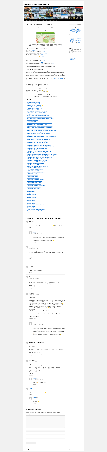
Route (46, 20)
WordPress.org (72, 59)
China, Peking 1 (30, 190)
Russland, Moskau (31, 207)
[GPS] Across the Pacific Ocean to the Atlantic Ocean (38, 115)
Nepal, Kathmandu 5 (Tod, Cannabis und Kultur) (37, 142)
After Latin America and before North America (37, 111)
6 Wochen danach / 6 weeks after (34, 103)
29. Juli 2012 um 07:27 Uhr (33, 361)
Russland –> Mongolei (31, 199)
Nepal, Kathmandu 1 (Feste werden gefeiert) (36, 149)
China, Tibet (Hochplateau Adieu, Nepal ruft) (36, 152)
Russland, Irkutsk (31, 203)
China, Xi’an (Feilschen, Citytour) (34, 167)
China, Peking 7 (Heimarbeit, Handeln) (35, 179)
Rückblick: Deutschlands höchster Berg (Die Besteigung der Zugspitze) (42, 154)
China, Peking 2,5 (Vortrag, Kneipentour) (36, 185)
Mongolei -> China (31, 191)
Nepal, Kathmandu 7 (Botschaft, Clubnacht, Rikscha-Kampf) (40, 126)
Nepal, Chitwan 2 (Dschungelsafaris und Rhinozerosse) (38, 139)
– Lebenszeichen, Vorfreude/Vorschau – (35, 169)
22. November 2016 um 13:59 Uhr (35, 390)
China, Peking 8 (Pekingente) (33, 178)
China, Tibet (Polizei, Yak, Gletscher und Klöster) (37, 160)
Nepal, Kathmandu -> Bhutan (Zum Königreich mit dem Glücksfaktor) (42, 135)
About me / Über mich (33, 20)
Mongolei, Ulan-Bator (31, 197)
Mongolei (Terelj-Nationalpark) (33, 196)
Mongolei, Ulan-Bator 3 (32, 193)
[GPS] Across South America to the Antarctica (37, 114)
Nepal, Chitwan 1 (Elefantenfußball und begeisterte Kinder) (39, 141)
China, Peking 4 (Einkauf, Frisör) (34, 184)
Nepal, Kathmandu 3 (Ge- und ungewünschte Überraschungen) (40, 147)
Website (27, 436)
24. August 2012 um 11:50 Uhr (38, 379)
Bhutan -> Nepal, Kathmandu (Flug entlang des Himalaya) (39, 127)
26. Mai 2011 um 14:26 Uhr (37, 233)
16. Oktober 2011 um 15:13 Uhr (34, 343)
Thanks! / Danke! (41, 20)
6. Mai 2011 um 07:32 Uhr (33, 248)
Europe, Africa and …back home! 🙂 (35, 105)
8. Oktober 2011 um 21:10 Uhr (34, 294)
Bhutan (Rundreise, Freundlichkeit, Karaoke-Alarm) (38, 129)
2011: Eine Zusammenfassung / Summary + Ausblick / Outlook (40, 118)
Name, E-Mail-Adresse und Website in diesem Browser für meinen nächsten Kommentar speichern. (44, 440)
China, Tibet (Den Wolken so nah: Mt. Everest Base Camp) (39, 157)
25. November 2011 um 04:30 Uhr (38, 324)
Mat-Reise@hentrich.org (46, 74)
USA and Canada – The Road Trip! (34, 106)
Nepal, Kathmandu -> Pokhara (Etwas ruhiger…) (37, 124)
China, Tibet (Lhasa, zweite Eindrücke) (35, 163)
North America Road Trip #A (33, 109)
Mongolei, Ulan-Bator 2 (32, 194)
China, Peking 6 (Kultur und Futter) (34, 181)
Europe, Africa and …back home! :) (75, 30)
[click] (61, 45)
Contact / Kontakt (52, 20)
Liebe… (28, 212)
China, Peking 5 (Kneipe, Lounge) (34, 182)
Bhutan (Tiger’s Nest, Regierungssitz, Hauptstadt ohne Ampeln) (40, 132)
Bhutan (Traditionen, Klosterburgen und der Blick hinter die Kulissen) (42, 130)
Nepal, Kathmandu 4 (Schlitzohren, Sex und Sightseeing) (39, 145)
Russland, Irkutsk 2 (31, 200)
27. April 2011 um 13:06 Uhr (34, 223)
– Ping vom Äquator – (31, 121)
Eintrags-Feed (72, 57)
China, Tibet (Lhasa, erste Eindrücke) (35, 164)
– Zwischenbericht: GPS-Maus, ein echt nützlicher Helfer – (39, 123)
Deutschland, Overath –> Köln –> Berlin (35, 210)
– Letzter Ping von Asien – (32, 120)
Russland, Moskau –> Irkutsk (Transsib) (35, 205)
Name (27, 428)
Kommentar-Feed (72, 58)
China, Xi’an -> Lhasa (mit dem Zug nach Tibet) (37, 166)
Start (26, 20)
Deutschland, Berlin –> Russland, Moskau (36, 209)
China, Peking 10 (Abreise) (32, 175)
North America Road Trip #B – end (34, 108)
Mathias (34, 232)
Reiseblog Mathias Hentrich (36, 4)
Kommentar (28, 414)
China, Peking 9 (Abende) (32, 176)
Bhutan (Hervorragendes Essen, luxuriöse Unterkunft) (38, 133)
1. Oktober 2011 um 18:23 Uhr (34, 278)
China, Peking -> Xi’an (32, 173)
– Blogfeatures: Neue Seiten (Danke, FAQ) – (36, 161)
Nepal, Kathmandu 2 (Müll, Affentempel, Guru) (37, 148)
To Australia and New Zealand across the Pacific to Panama (39, 117)
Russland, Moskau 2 (31, 206)
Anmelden (71, 56)
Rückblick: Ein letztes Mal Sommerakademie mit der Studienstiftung (41, 155)
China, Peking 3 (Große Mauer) (33, 187)
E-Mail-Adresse (28, 432)
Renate (30, 388)
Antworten (31, 229)
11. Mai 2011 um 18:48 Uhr (33, 267)
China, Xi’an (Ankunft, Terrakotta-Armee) (36, 172)
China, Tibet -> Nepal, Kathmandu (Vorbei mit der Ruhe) (39, 151)
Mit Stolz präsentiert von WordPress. (75, 449)
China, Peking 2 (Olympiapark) (33, 188)
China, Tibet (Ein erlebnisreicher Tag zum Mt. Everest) (38, 158)
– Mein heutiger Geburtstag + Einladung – (36, 144)
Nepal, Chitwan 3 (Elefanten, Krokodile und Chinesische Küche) (40, 138)
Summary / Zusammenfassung (33, 102)
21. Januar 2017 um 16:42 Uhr (38, 399)
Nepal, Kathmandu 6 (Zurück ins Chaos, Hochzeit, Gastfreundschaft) (41, 136)
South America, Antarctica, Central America (36, 112)
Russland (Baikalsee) (31, 202)
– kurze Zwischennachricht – (33, 170)
